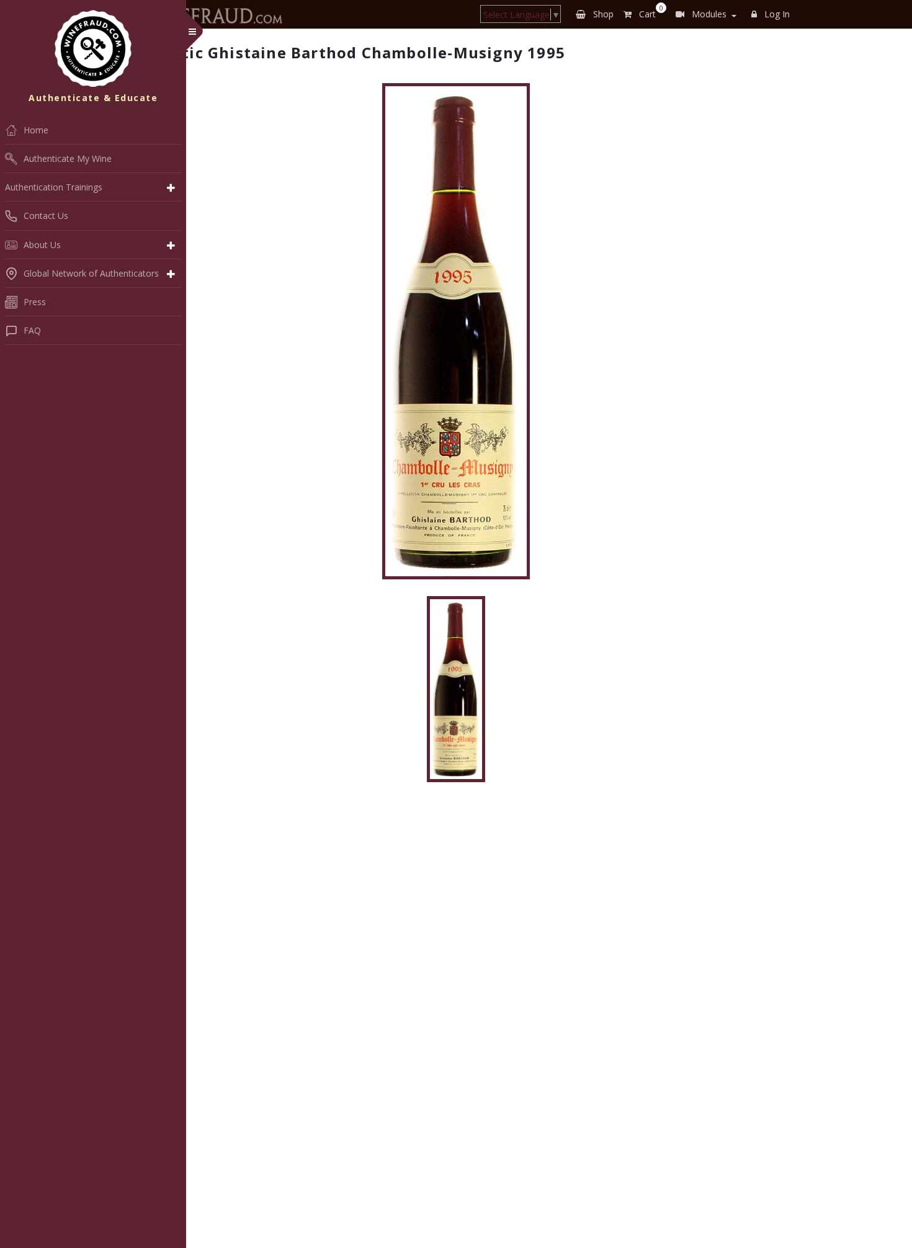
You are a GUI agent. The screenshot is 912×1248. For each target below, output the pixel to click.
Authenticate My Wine (68, 158)
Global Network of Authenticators (91, 273)
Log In (776, 14)
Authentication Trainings (53, 187)
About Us (42, 245)
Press (35, 302)
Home (36, 130)
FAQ (32, 330)
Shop (602, 14)
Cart (649, 11)
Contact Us (46, 215)
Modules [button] (707, 14)
